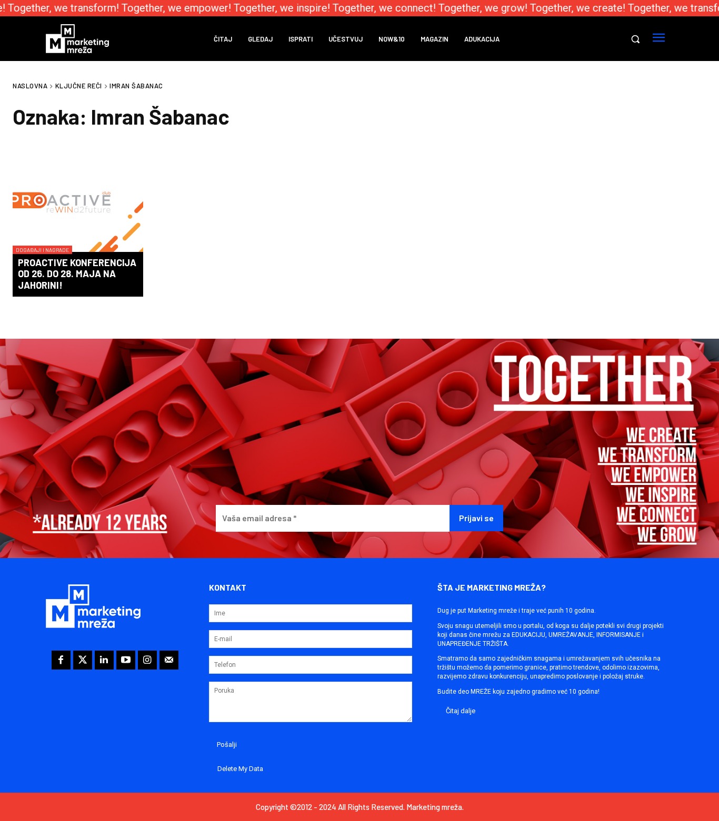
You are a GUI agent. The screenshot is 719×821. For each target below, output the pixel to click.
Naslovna (30, 86)
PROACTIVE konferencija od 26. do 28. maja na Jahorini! (77, 274)
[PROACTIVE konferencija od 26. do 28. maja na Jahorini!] (78, 202)
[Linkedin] (104, 660)
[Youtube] (125, 660)
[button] (635, 38)
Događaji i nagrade (42, 250)
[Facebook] (61, 660)
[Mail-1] (168, 660)
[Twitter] (82, 660)
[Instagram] (147, 660)
